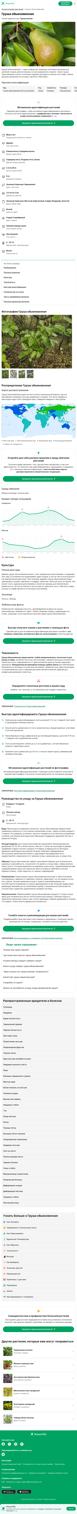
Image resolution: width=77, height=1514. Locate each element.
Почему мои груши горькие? (16, 950)
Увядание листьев (11, 1145)
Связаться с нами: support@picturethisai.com (24, 1482)
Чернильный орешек (12, 1024)
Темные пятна (9, 1128)
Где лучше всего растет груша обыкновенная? (24, 955)
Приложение (60, 1464)
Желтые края (9, 1082)
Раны (5, 1070)
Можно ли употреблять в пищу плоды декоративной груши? (30, 988)
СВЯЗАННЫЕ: (23, 706)
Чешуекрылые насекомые (15, 1139)
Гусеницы (7, 1007)
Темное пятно (9, 1053)
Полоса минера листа (13, 1157)
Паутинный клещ (11, 1203)
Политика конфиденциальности (14, 1473)
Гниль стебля (9, 1168)
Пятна (6, 1122)
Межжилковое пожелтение (15, 1174)
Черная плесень (10, 1162)
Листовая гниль (10, 1036)
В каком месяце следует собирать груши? (22, 961)
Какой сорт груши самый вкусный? (19, 977)
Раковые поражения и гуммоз (16, 1076)
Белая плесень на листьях (15, 1088)
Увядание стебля (11, 1105)
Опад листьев (9, 1116)
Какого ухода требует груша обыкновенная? (23, 966)
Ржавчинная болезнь (12, 1180)
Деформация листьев (13, 1191)
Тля (5, 1111)
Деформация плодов (12, 1185)
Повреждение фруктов (13, 1047)
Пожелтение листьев (12, 1041)
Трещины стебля (11, 1197)
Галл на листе (9, 1151)
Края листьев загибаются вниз (17, 1059)
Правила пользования (37, 1473)
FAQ (3, 1482)
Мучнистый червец (12, 1099)
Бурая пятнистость (11, 1018)
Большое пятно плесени (14, 1134)
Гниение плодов (10, 1093)
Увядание (7, 1013)
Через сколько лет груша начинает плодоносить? (25, 972)
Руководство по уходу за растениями (38, 1464)
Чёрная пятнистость (12, 1030)
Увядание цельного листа (15, 1065)
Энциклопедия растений (12, 9)
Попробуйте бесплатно (65, 3)
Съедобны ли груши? (12, 982)
